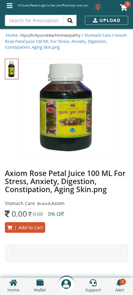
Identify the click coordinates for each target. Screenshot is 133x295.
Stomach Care (97, 35)
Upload (109, 20)
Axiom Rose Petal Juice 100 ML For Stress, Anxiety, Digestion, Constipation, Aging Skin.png (66, 41)
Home (12, 35)
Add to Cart (27, 227)
